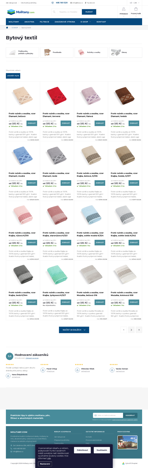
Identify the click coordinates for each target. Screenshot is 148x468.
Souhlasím (102, 450)
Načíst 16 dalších (72, 330)
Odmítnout (82, 450)
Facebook (91, 3)
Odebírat (130, 415)
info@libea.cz (78, 3)
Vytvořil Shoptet (131, 463)
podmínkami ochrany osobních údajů (124, 420)
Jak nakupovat (11, 3)
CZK (135, 3)
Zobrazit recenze (32, 358)
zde (49, 458)
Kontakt (89, 437)
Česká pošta (58, 443)
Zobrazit (32, 123)
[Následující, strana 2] (131, 330)
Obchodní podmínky (28, 3)
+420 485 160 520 (19, 448)
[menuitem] (14, 22)
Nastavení (45, 464)
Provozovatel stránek (94, 440)
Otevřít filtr (13, 76)
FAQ (87, 443)
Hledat (89, 12)
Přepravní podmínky (61, 440)
